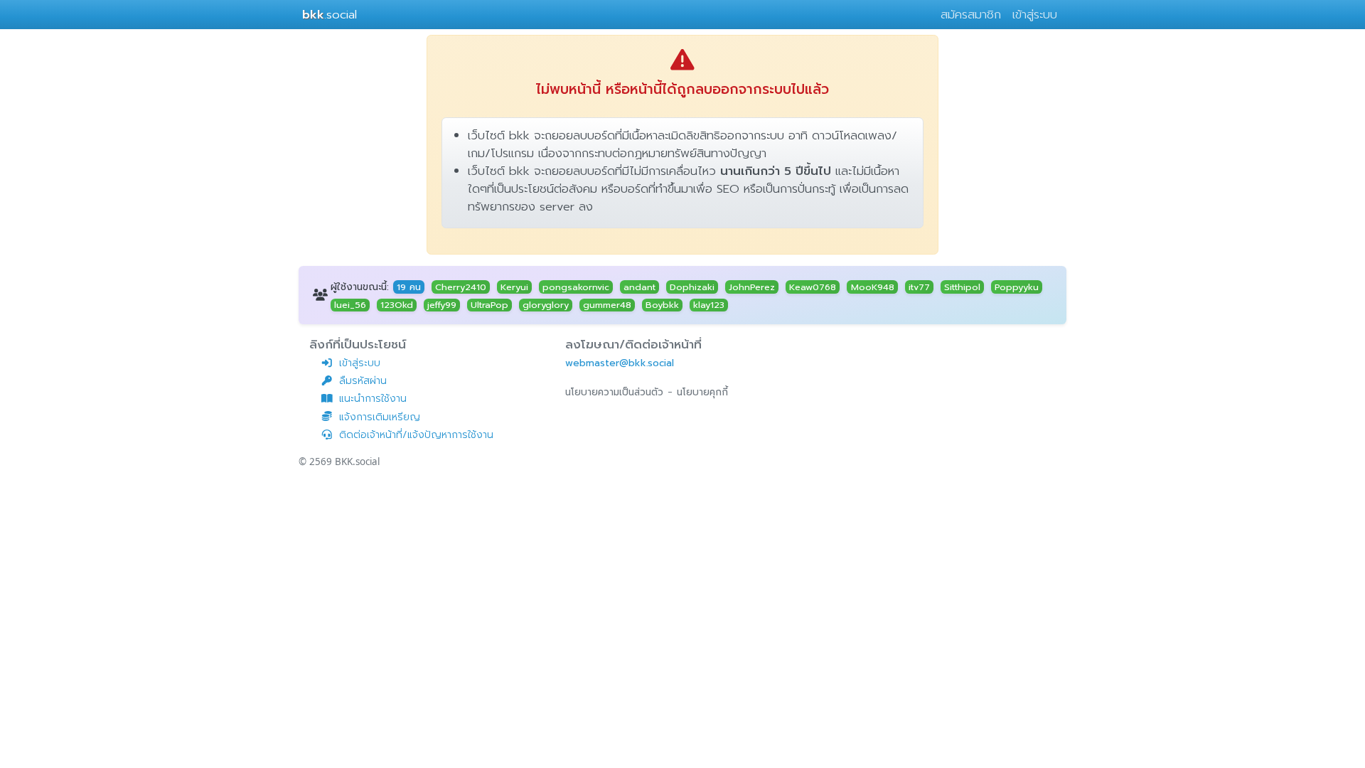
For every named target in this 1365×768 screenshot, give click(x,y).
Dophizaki (692, 286)
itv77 (919, 286)
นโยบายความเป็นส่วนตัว (614, 392)
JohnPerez (752, 286)
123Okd (396, 305)
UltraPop (489, 305)
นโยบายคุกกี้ (702, 392)
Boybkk (662, 305)
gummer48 (607, 305)
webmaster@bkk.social (619, 363)
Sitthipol (962, 286)
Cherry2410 (460, 286)
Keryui (514, 286)
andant (639, 286)
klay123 (708, 305)
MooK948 (872, 286)
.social (329, 14)
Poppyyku (1017, 286)
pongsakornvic (575, 286)
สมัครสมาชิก (971, 14)
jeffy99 (441, 305)
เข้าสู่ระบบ (1034, 14)
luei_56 (350, 305)
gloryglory (546, 305)
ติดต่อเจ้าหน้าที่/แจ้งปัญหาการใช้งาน (416, 434)
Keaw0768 (812, 286)
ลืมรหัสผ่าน (363, 380)
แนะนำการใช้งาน (373, 398)
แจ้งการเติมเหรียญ (379, 417)
